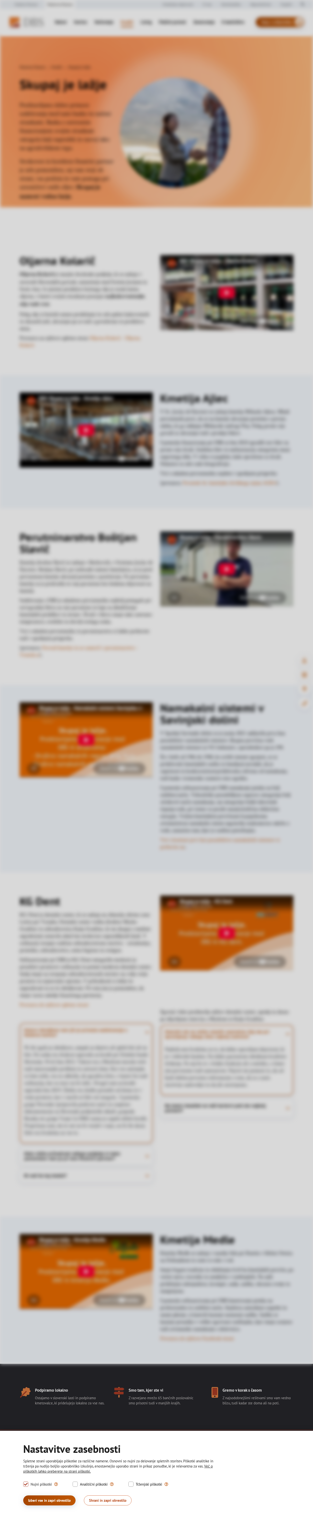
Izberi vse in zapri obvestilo (49, 1500)
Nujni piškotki (41, 1484)
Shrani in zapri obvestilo (107, 1500)
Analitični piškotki (94, 1484)
